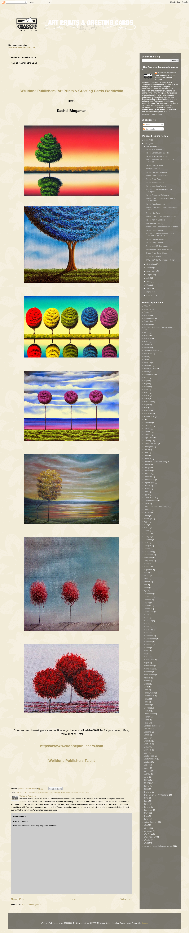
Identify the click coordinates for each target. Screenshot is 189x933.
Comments (150, 129)
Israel (146, 579)
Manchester (148, 630)
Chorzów (147, 459)
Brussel (147, 410)
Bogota (147, 380)
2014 (146, 143)
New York (148, 672)
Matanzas (148, 642)
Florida (147, 528)
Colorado (147, 474)
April (148, 288)
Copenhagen (149, 483)
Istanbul (147, 582)
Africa (146, 306)
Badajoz (147, 344)
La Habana (148, 594)
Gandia (147, 534)
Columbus (148, 477)
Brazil (146, 398)
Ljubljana (147, 606)
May (148, 285)
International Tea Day (154, 223)
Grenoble (147, 549)
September (151, 271)
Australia (147, 338)
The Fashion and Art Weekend (156, 795)
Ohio (146, 687)
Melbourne (148, 645)
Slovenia (147, 750)
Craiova (147, 489)
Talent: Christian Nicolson (156, 172)
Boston (147, 395)
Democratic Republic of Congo (156, 507)
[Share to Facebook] (58, 788)
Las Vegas (148, 597)
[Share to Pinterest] (61, 788)
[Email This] (49, 788)
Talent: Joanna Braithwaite (156, 156)
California (148, 423)
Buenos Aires (149, 417)
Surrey (146, 768)
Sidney (147, 747)
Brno (146, 408)
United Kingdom (150, 822)
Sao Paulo (148, 729)
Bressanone (149, 402)
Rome (146, 720)
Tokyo (146, 801)
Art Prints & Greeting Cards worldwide (32, 792)
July (148, 278)
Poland (147, 699)
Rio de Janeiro (150, 714)
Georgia (147, 537)
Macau (146, 615)
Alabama (147, 309)
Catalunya (148, 441)
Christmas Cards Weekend (155, 462)
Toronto (147, 807)
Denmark (147, 510)
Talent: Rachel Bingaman (156, 239)
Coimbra (147, 465)
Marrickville (148, 636)
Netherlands (149, 666)
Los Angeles (149, 612)
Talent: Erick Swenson (155, 183)
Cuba (146, 492)
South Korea (149, 756)
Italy (145, 585)
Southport (148, 762)
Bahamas (148, 347)
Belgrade (147, 365)
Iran (145, 573)
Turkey (146, 819)
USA (146, 825)
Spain (146, 765)
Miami (146, 651)
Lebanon (147, 600)
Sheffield (147, 744)
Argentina (148, 324)
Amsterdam (148, 321)
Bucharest (148, 413)
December (150, 146)
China (146, 456)
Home (72, 899)
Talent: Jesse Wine (153, 257)
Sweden (147, 771)
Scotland (147, 732)
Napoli (146, 663)
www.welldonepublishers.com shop (75, 792)
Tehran (147, 786)
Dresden (147, 513)
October (149, 268)
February (150, 295)
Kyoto (146, 591)
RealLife (147, 711)
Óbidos (147, 684)
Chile (146, 452)
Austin (146, 335)
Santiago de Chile (151, 726)
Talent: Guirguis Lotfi (154, 230)
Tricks (146, 816)
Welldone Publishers (167, 73)
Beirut (146, 356)
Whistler (147, 840)
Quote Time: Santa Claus (156, 253)
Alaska (146, 312)
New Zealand (149, 675)
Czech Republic (150, 498)
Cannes (147, 435)
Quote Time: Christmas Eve (157, 176)
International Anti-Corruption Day (159, 250)
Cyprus (147, 495)
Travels (147, 813)
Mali (145, 624)
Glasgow (147, 546)
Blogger (145, 923)
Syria (146, 777)
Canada (147, 428)
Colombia (148, 471)
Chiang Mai (148, 447)
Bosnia (147, 393)
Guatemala (148, 555)
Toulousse (148, 810)
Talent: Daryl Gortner (154, 243)
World (146, 843)
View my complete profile (152, 114)
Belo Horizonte (150, 369)
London (147, 609)
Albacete (147, 315)
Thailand (147, 792)
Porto (146, 702)
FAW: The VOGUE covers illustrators (160, 260)
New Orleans (149, 669)
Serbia (146, 735)
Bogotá (147, 384)
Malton (146, 627)
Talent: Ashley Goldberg (155, 220)
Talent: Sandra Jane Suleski (157, 153)
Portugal (147, 705)
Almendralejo (149, 318)
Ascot (146, 332)
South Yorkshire (150, 759)
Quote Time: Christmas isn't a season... (162, 217)
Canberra (147, 432)
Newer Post (18, 899)
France (147, 531)
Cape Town (148, 438)
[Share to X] (55, 788)
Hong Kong (148, 561)
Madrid (147, 618)
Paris (146, 690)
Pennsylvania (149, 693)
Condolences (149, 480)
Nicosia (147, 678)
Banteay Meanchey (151, 350)
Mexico (147, 648)
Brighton (147, 404)
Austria (147, 341)
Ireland (147, 576)
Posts (147, 125)
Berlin (146, 371)
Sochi (146, 753)
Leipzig (147, 603)
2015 (146, 140)
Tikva (146, 798)
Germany (148, 540)
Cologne (147, 467)
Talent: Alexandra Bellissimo (157, 195)
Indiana (147, 567)
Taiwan (147, 780)
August (149, 275)
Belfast (146, 359)
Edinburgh (148, 519)
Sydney (147, 774)
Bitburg (147, 377)
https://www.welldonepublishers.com (71, 746)
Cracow (147, 486)
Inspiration (148, 570)
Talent (51, 792)
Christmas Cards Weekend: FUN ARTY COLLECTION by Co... (161, 235)
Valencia (147, 828)
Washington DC (150, 837)
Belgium (147, 362)
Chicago (147, 450)
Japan (146, 588)
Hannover (148, 558)
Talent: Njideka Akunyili (155, 204)
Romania (147, 717)
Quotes (147, 708)
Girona (147, 543)
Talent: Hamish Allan (154, 165)
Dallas (146, 504)
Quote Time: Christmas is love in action (162, 227)
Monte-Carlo (149, 660)
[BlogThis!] (52, 788)
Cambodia (148, 426)
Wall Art (57, 792)
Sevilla (146, 738)
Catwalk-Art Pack (151, 443)
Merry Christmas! (153, 169)
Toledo (146, 804)
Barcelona (148, 353)
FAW (146, 525)
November (150, 264)
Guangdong (149, 552)
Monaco (147, 657)
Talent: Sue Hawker (154, 149)
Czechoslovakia (150, 501)
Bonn (146, 389)
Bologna (147, 386)
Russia (147, 723)
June (148, 281)
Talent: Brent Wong (153, 179)
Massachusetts (150, 639)
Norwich (147, 681)
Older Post (126, 899)
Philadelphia (149, 696)
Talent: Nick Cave (153, 213)
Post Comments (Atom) (31, 905)
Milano (146, 654)
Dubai (146, 516)
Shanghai (148, 741)
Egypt (146, 522)
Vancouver (148, 831)
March (149, 292)
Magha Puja (149, 621)
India (146, 564)
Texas (146, 789)
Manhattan (148, 633)
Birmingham (149, 374)
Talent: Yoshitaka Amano (156, 186)
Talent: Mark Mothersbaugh (157, 246)
